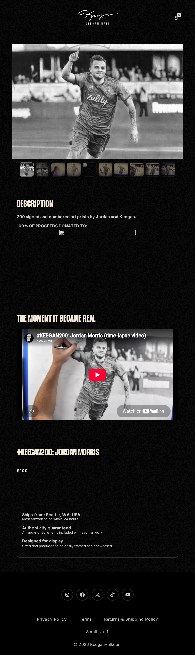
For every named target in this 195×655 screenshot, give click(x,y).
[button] (176, 18)
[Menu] (17, 18)
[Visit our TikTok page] (112, 594)
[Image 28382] (105, 169)
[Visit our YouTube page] (128, 594)
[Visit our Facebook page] (82, 594)
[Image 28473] (42, 169)
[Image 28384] (152, 169)
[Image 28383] (137, 169)
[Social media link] (97, 594)
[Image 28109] (74, 169)
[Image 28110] (90, 169)
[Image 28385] (121, 169)
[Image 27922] (58, 169)
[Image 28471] (168, 169)
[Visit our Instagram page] (67, 594)
